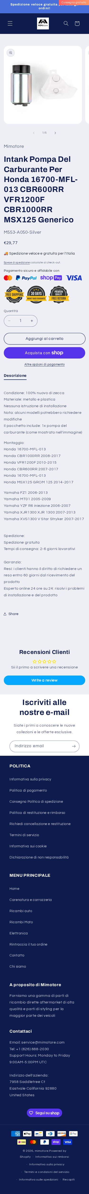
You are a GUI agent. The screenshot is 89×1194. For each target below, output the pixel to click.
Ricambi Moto (21, 922)
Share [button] (14, 614)
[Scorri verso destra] (55, 133)
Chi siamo (17, 966)
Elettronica (18, 933)
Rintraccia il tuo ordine (28, 944)
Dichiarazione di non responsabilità (39, 857)
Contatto (16, 955)
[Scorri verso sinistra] (33, 133)
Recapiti (69, 1179)
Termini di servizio (24, 835)
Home (14, 889)
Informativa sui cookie (28, 846)
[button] (10, 23)
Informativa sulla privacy (30, 779)
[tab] (15, 376)
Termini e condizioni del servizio (47, 1172)
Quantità (11, 311)
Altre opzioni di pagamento (44, 364)
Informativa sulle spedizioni (38, 1179)
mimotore (41, 1151)
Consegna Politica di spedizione (36, 801)
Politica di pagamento (28, 790)
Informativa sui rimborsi (52, 1157)
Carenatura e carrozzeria (30, 900)
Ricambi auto (20, 911)
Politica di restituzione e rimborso (37, 813)
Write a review (45, 680)
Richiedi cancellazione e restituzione (39, 824)
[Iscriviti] (73, 746)
